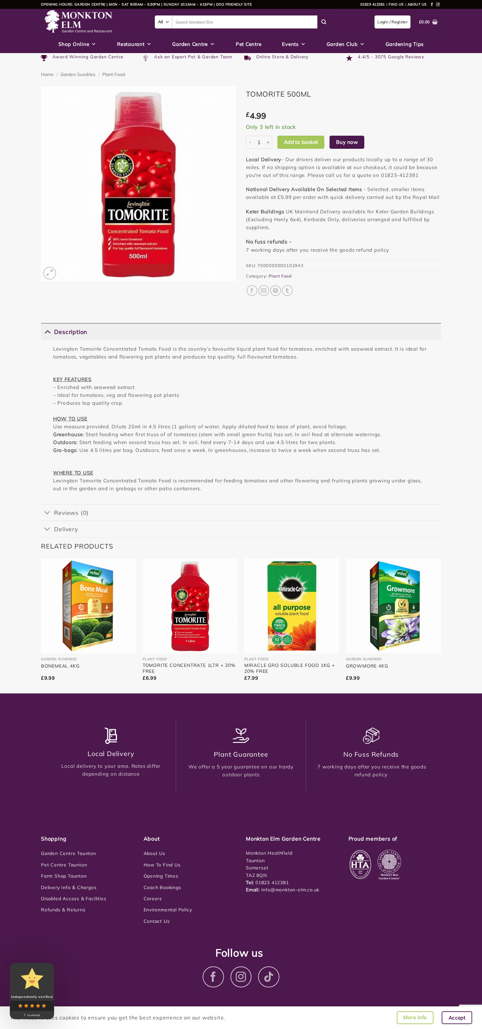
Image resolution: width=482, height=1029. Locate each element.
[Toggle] (47, 331)
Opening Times (161, 876)
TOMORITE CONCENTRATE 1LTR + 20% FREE (189, 668)
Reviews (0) (71, 512)
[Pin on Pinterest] (275, 290)
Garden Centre (190, 44)
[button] (49, 273)
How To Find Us (162, 865)
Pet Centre (249, 44)
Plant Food (113, 74)
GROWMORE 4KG (367, 666)
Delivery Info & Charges (68, 887)
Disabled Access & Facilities (73, 899)
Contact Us (157, 921)
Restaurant (131, 44)
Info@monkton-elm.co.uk (290, 890)
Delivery (66, 529)
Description (70, 331)
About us (417, 4)
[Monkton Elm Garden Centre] (93, 22)
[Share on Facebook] (252, 290)
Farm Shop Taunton (64, 876)
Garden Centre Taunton (68, 853)
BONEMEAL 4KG (60, 666)
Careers (153, 899)
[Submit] (324, 22)
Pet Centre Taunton (64, 865)
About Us (154, 853)
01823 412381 (372, 4)
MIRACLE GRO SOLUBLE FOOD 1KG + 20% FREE (289, 668)
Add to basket (301, 142)
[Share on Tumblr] (287, 290)
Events (290, 44)
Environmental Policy (168, 910)
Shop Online (73, 44)
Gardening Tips (405, 44)
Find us (396, 4)
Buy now (347, 142)
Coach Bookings (162, 887)
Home (47, 74)
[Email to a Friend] (263, 290)
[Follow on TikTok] (268, 977)
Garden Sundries (77, 74)
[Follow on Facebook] (432, 5)
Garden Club (342, 44)
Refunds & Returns (63, 910)
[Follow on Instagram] (438, 5)
